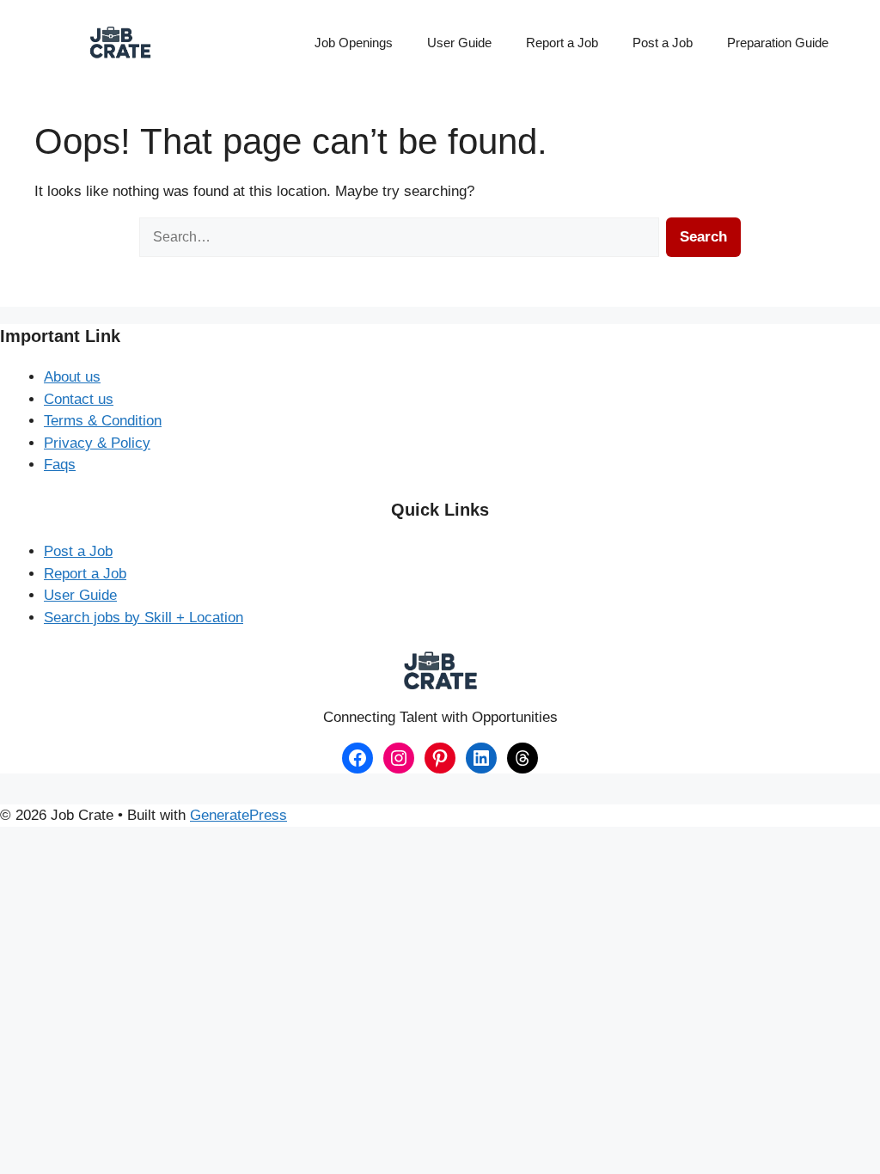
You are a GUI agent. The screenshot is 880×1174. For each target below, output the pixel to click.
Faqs (60, 464)
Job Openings (354, 42)
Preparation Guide (777, 42)
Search (703, 237)
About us (72, 377)
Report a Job (562, 42)
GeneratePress (238, 815)
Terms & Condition (103, 421)
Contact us (78, 399)
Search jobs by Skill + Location (143, 617)
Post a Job (662, 42)
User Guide (459, 42)
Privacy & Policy (97, 443)
